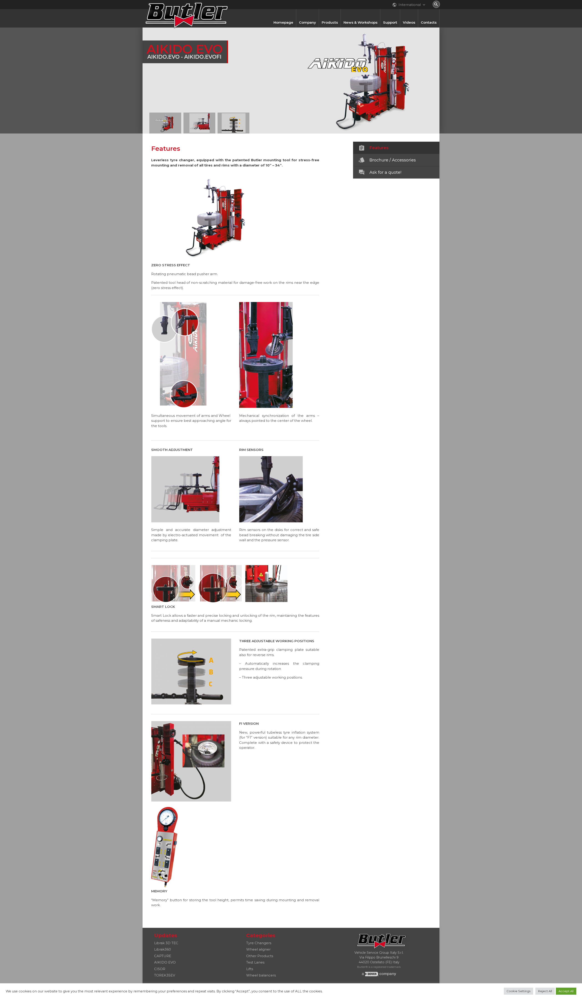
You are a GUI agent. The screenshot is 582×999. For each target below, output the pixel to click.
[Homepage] (283, 11)
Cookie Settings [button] (518, 991)
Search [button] (436, 4)
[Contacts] (428, 11)
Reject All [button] (545, 991)
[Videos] (409, 11)
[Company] (307, 11)
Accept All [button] (566, 991)
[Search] (436, 4)
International (409, 5)
